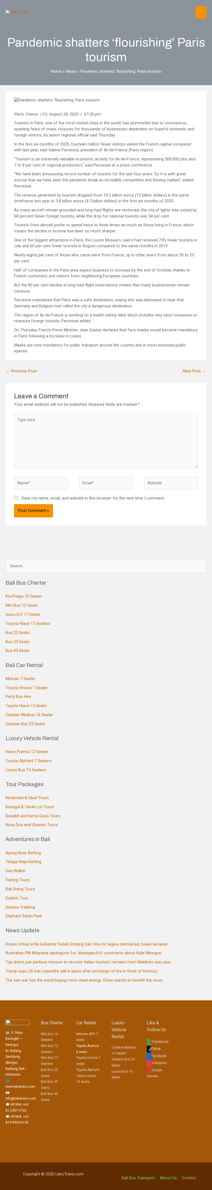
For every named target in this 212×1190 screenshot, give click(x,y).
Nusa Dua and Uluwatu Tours (32, 824)
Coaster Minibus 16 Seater (29, 714)
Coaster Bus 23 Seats (25, 723)
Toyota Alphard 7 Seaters (29, 760)
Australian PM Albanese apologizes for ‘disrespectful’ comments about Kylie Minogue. (84, 952)
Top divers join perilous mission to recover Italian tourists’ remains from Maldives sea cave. (88, 962)
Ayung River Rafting (23, 852)
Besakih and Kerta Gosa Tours (33, 815)
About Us (168, 1177)
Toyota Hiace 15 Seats (26, 705)
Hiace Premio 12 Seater (27, 751)
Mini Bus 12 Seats (22, 605)
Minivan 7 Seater (20, 678)
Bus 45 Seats (18, 650)
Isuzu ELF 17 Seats (23, 614)
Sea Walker (16, 870)
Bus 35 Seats (18, 641)
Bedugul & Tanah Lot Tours (30, 806)
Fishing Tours (18, 879)
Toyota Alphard (87, 1070)
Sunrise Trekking (20, 907)
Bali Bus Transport (138, 1177)
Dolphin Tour (17, 898)
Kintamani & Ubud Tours (27, 797)
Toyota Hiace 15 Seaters (28, 623)
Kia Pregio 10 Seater (24, 596)
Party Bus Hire (18, 696)
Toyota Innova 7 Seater (27, 687)
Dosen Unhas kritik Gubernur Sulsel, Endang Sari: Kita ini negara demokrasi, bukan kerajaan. (87, 944)
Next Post (194, 371)
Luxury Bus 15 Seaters (26, 769)
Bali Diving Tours (20, 889)
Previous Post (21, 371)
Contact (189, 1177)
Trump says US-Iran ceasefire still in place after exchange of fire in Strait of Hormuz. (82, 971)
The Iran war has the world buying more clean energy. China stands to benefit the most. (84, 980)
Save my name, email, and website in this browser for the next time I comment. (93, 498)
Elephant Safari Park (24, 916)
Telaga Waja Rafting (23, 861)
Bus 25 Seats (18, 632)
